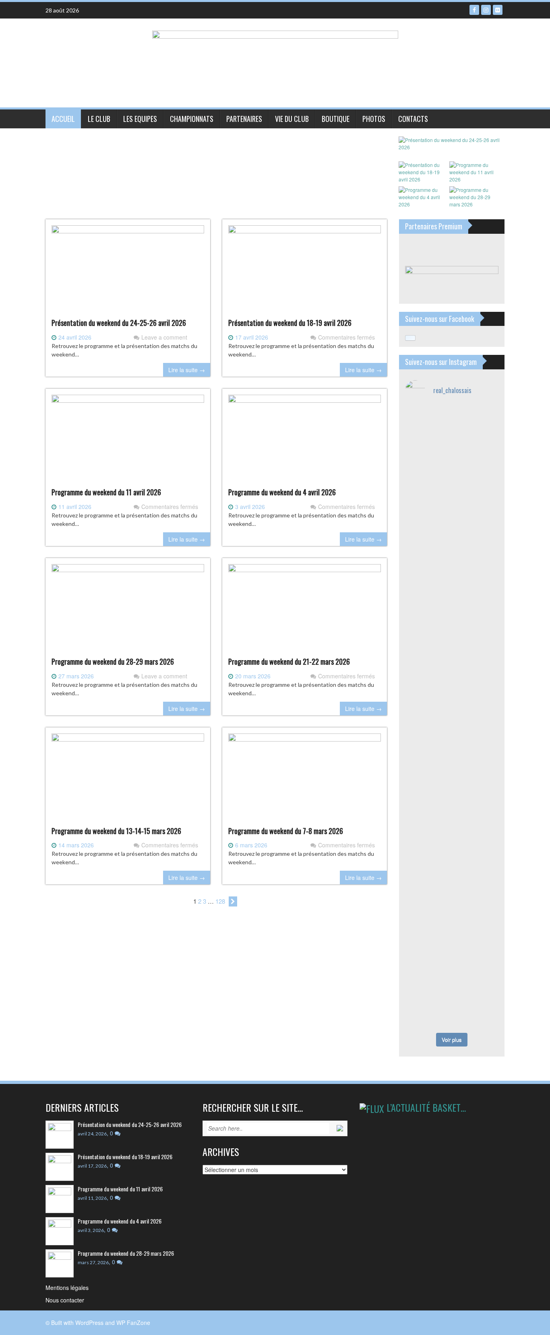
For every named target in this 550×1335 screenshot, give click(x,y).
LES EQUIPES (140, 118)
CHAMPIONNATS (191, 118)
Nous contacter (64, 1300)
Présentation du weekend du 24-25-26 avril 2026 (119, 322)
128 (220, 901)
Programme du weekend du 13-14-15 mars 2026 (116, 831)
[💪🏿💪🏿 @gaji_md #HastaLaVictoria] (427, 967)
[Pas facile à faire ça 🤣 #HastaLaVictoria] (427, 422)
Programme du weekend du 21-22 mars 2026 (289, 661)
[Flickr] (497, 10)
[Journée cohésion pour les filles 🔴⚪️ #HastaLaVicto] (476, 975)
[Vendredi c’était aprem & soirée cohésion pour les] (476, 481)
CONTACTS (413, 118)
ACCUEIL (63, 118)
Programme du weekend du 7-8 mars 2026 (285, 831)
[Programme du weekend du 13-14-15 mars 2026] (128, 779)
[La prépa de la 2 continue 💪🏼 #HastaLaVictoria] (476, 422)
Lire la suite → (186, 370)
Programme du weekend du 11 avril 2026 (106, 492)
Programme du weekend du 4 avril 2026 (282, 492)
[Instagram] (486, 10)
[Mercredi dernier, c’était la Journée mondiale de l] (427, 684)
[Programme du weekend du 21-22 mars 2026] (304, 610)
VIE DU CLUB (292, 118)
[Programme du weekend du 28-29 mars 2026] (128, 610)
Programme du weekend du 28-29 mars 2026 (113, 661)
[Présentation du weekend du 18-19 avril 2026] (304, 271)
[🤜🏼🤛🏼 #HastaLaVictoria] (427, 941)
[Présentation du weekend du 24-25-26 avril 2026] (128, 271)
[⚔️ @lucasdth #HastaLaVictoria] (476, 941)
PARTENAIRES (244, 118)
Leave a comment (164, 337)
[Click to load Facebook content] (410, 338)
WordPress (89, 1323)
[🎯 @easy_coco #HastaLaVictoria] (427, 1013)
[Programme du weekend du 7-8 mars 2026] (304, 779)
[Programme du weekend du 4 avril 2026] (304, 441)
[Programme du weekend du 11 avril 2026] (128, 441)
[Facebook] (474, 10)
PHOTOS (373, 118)
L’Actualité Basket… (426, 1107)
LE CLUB (99, 118)
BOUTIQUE (335, 118)
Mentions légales (67, 1287)
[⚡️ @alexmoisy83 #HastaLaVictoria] (476, 1013)
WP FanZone (133, 1323)
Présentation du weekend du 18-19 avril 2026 (290, 322)
